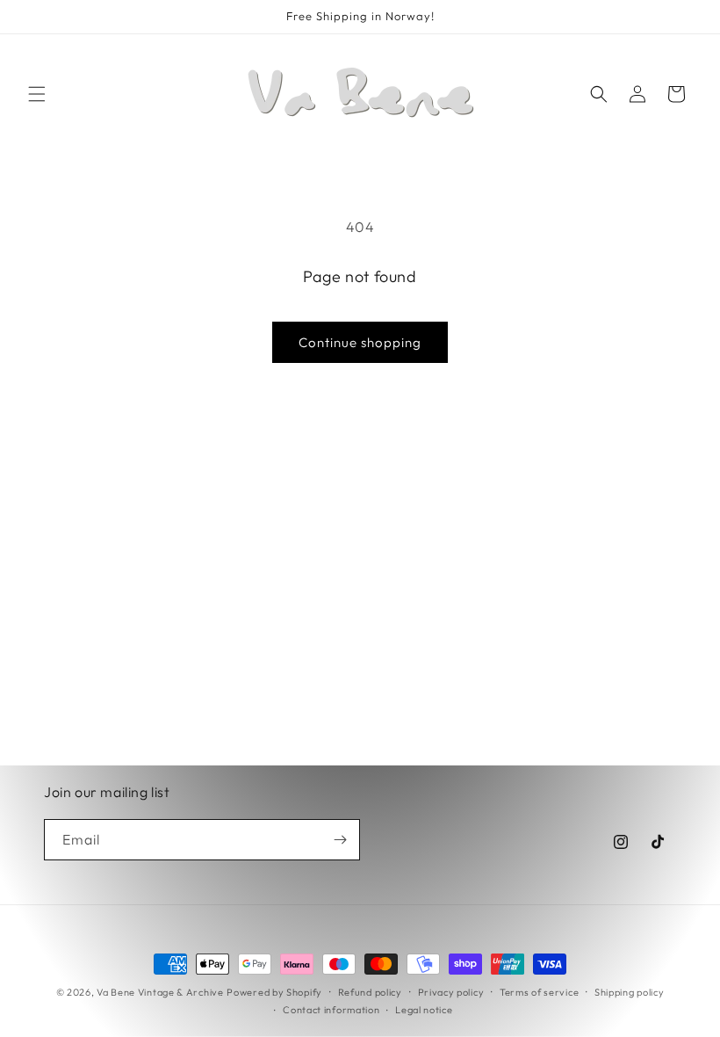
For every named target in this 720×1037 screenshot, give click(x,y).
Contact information (331, 1010)
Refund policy (370, 992)
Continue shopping (360, 342)
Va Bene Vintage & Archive (160, 992)
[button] (37, 94)
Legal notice (423, 1010)
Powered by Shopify (274, 992)
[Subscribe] (339, 839)
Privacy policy (451, 992)
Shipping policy (629, 992)
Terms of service (539, 992)
